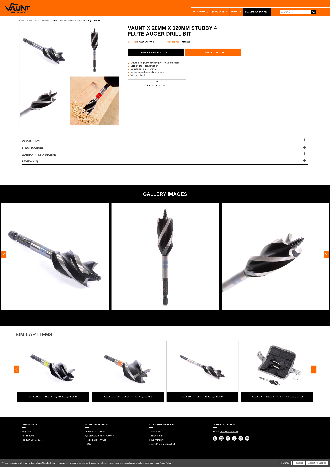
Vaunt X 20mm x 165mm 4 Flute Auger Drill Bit (202, 397)
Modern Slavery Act (95, 440)
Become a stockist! (213, 52)
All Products (28, 436)
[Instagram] (221, 438)
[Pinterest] (240, 438)
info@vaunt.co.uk (229, 431)
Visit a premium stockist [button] (156, 52)
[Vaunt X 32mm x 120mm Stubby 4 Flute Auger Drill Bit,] (128, 366)
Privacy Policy (156, 440)
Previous (3, 254)
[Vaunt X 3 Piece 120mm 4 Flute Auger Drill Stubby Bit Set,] (277, 366)
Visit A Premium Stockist (162, 444)
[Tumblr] (234, 438)
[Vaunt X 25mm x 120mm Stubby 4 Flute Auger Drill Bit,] (53, 366)
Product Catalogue (32, 440)
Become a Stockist (257, 12)
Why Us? (26, 431)
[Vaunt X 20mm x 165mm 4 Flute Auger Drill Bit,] (202, 366)
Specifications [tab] (33, 147)
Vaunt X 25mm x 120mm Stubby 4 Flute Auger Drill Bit (53, 397)
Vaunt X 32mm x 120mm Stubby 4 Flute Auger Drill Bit (128, 397)
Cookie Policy (156, 436)
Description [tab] (31, 140)
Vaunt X (236, 12)
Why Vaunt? (200, 12)
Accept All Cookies (317, 462)
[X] (227, 438)
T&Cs (88, 444)
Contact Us (155, 431)
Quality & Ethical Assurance (99, 436)
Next (326, 254)
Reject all (299, 462)
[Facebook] (215, 438)
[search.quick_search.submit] (313, 12)
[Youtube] (247, 438)
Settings (285, 462)
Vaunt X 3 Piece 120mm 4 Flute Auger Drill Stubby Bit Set (277, 397)
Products (218, 12)
